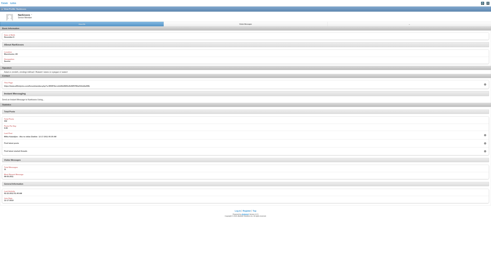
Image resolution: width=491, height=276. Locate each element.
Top (254, 211)
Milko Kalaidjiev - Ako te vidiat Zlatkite (20, 137)
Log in (238, 211)
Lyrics (13, 3)
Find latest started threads (15, 151)
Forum (4, 3)
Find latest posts (11, 143)
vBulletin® (245, 214)
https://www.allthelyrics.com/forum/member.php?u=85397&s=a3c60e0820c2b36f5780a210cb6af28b (47, 86)
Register (247, 211)
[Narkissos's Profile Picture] (9, 20)
